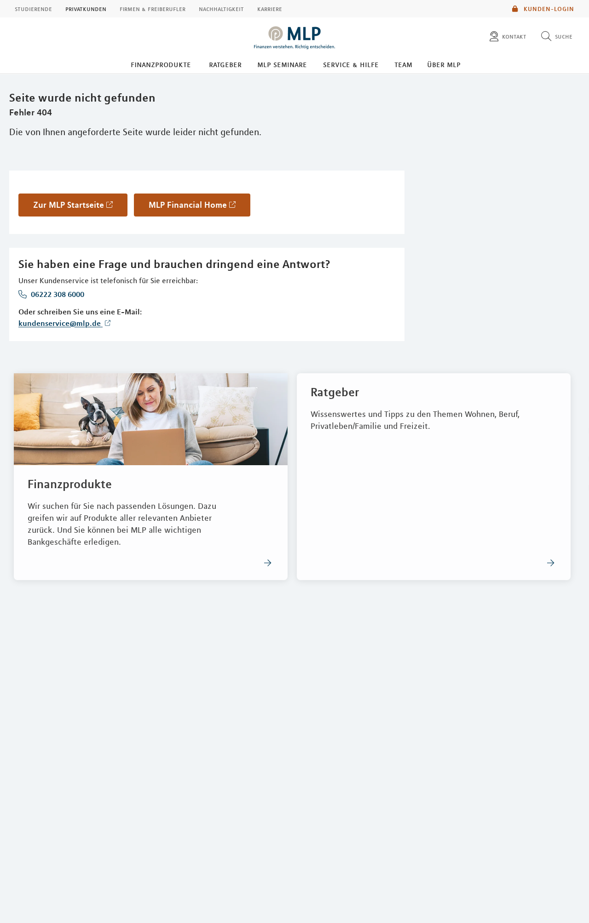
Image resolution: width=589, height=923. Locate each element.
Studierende (33, 9)
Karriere (269, 9)
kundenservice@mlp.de (60, 323)
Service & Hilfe (351, 64)
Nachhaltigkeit (221, 9)
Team (403, 64)
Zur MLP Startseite (68, 204)
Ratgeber (225, 64)
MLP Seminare (282, 64)
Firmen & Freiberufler (152, 9)
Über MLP (444, 64)
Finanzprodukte (161, 64)
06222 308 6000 (56, 294)
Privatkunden (85, 9)
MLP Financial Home (188, 204)
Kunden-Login (548, 8)
